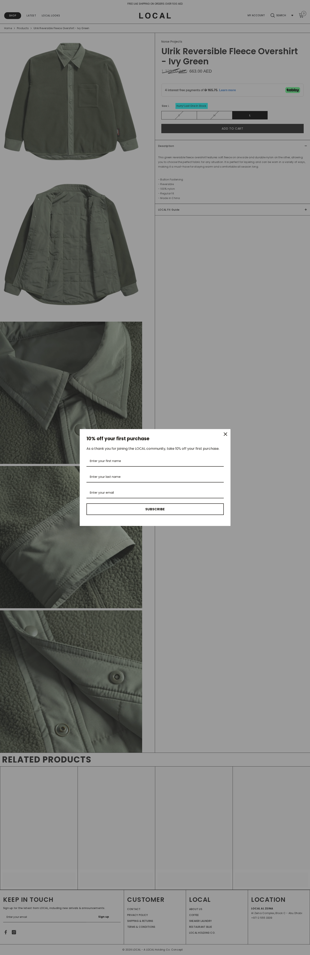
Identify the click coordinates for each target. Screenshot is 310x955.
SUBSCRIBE (155, 509)
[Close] (225, 434)
